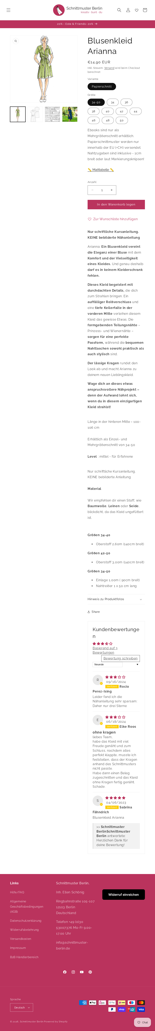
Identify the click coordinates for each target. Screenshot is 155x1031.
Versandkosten (20, 938)
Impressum (18, 947)
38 (93, 111)
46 (93, 120)
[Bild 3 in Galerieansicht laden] (52, 114)
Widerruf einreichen (123, 895)
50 (122, 120)
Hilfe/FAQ (17, 892)
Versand (109, 68)
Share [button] (96, 611)
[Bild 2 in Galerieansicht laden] (35, 114)
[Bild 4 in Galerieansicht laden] (70, 114)
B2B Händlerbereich (24, 957)
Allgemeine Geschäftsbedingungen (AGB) (26, 906)
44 (135, 111)
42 (121, 111)
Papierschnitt (102, 86)
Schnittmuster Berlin (31, 1021)
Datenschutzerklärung (26, 920)
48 (108, 120)
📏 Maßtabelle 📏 (101, 170)
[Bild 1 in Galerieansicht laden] (17, 114)
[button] (8, 10)
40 (108, 111)
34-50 (96, 102)
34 (112, 102)
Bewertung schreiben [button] (121, 658)
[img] (115, 677)
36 (126, 102)
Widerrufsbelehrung (24, 929)
